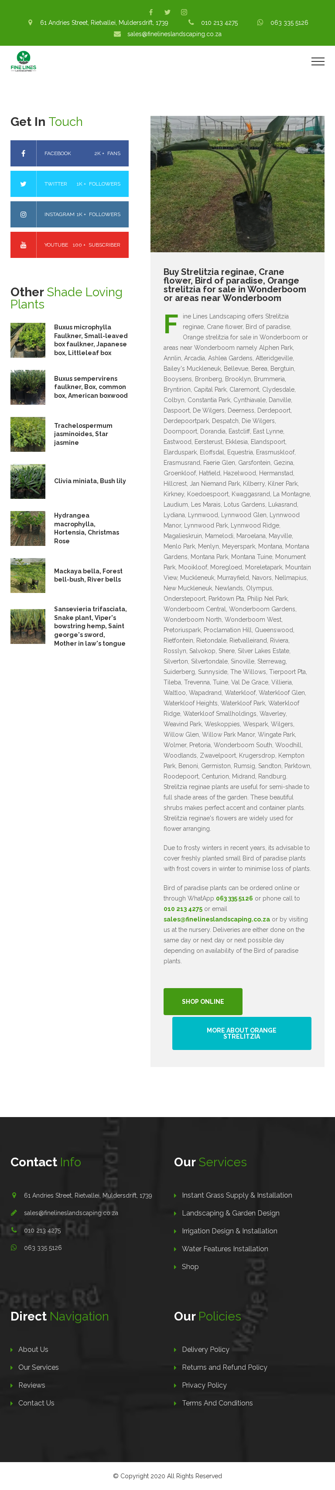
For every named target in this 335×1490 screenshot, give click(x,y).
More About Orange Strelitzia (242, 1033)
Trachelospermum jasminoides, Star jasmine (83, 434)
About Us (33, 1349)
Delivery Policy (205, 1349)
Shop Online (203, 1001)
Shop (190, 1267)
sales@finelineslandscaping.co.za (71, 1212)
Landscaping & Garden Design (231, 1213)
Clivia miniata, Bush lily (90, 480)
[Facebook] (151, 12)
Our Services (38, 1367)
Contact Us (36, 1403)
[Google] (184, 12)
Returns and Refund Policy (224, 1367)
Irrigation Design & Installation (229, 1231)
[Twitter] (167, 12)
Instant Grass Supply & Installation (237, 1195)
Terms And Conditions (217, 1403)
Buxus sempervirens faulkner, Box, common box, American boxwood (91, 387)
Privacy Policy (204, 1385)
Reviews (31, 1385)
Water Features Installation (225, 1249)
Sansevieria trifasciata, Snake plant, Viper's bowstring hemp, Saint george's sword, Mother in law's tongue (90, 626)
